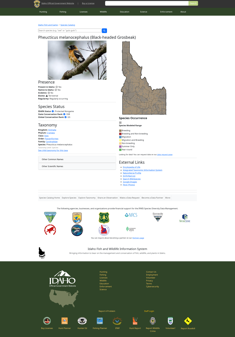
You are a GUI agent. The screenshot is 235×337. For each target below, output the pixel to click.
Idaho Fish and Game (48, 25)
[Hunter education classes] (82, 320)
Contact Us (151, 271)
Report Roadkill (188, 328)
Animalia (52, 130)
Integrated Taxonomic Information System (142, 170)
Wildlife (103, 11)
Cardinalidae (52, 141)
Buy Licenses (47, 328)
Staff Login (149, 311)
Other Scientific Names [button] (52, 166)
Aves (46, 135)
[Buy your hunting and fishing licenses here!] (47, 320)
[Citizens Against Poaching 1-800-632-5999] (153, 320)
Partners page (138, 238)
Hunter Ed (82, 328)
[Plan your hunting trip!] (64, 320)
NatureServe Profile (132, 173)
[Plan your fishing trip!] (100, 320)
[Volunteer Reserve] (170, 320)
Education (124, 11)
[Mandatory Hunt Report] (135, 320)
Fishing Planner (100, 328)
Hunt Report (135, 328)
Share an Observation (108, 197)
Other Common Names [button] (52, 159)
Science (143, 11)
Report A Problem (107, 311)
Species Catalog (67, 25)
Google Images (130, 181)
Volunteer (150, 277)
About (183, 11)
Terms (149, 283)
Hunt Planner (65, 328)
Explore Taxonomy (86, 197)
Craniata (51, 132)
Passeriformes (51, 138)
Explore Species (69, 197)
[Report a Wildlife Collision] (188, 320)
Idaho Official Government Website (57, 3)
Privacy (149, 280)
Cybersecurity (152, 286)
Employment (152, 274)
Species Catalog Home (50, 197)
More (167, 197)
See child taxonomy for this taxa (53, 150)
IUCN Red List (129, 176)
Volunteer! (170, 328)
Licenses (84, 11)
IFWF (117, 328)
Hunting (43, 11)
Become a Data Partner (152, 197)
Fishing (63, 11)
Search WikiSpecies (132, 179)
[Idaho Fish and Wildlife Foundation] (117, 320)
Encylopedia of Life (131, 167)
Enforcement (166, 11)
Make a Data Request (130, 197)
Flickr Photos (129, 184)
